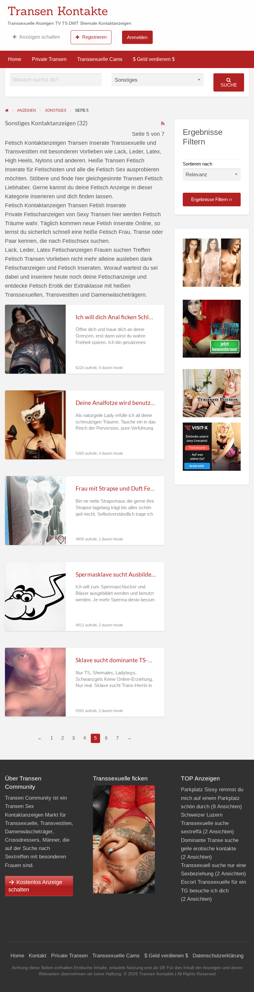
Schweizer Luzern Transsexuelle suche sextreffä (205, 823)
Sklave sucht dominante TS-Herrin (120, 659)
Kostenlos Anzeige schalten (35, 886)
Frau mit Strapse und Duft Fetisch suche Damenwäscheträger (155, 488)
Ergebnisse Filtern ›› (211, 199)
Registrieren (94, 37)
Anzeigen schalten (39, 37)
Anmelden (137, 37)
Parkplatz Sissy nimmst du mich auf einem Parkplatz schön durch (212, 798)
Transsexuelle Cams (99, 59)
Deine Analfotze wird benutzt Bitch (122, 402)
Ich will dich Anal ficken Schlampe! (120, 316)
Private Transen (49, 59)
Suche (229, 85)
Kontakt (37, 956)
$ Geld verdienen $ (154, 59)
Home (14, 59)
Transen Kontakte (57, 10)
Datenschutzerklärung (218, 956)
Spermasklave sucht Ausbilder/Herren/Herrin (135, 574)
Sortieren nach (197, 163)
